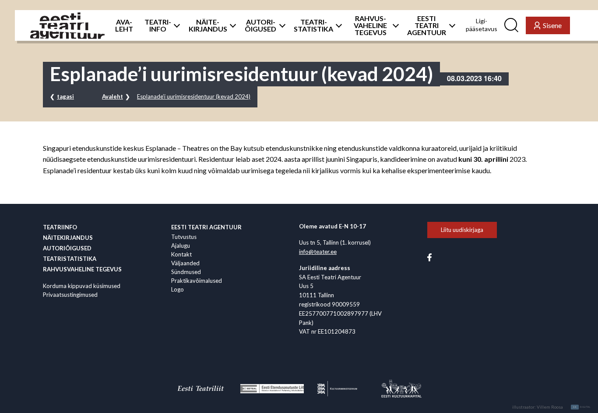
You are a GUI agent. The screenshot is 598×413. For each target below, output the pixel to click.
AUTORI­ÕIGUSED (260, 25)
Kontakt (181, 254)
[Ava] (174, 25)
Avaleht (112, 96)
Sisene (552, 25)
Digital (582, 407)
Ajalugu (180, 245)
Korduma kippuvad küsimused (81, 285)
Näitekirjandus (68, 237)
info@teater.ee (318, 251)
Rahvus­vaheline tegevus (82, 269)
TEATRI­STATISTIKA (313, 25)
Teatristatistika (69, 258)
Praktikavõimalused (196, 280)
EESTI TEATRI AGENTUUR (426, 25)
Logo (177, 289)
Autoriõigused (67, 248)
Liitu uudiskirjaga (462, 229)
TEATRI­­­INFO (157, 25)
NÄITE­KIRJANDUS (208, 25)
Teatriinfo (60, 227)
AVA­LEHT (124, 25)
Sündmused (186, 271)
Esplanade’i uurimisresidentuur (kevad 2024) (193, 96)
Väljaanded (185, 263)
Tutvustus (184, 236)
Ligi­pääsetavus (481, 24)
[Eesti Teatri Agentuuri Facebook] (429, 256)
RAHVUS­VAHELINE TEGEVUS (370, 25)
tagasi (65, 96)
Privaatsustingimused (70, 294)
